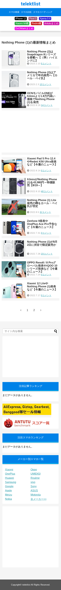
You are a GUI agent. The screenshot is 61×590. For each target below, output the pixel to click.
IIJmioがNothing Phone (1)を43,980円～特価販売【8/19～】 (42, 182)
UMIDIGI (36, 473)
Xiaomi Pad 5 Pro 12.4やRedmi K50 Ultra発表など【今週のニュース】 (42, 161)
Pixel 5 (32, 18)
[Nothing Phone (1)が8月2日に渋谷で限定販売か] (14, 248)
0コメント (46, 170)
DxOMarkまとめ (24, 28)
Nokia (8, 499)
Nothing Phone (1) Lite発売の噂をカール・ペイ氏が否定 (42, 203)
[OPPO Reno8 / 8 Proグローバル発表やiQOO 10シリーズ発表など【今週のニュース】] (14, 269)
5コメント (46, 63)
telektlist (30, 4)
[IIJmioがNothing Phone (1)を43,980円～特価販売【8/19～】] (14, 186)
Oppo (34, 469)
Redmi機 (36, 23)
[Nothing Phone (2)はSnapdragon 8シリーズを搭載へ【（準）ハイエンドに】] (14, 58)
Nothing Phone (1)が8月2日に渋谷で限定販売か (42, 243)
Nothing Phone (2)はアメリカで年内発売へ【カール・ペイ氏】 (42, 75)
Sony (34, 486)
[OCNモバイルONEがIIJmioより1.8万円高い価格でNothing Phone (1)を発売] (14, 100)
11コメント (45, 212)
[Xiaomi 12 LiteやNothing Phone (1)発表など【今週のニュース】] (14, 290)
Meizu (8, 494)
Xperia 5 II (45, 18)
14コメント (47, 105)
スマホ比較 (26, 12)
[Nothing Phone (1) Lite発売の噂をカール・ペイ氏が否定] (14, 207)
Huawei (9, 478)
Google (9, 486)
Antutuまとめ (51, 23)
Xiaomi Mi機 (21, 23)
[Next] (41, 310)
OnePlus (10, 473)
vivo (33, 482)
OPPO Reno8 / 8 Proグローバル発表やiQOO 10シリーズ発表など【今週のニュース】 (42, 267)
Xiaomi (9, 469)
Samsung (10, 482)
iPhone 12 (20, 18)
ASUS (34, 490)
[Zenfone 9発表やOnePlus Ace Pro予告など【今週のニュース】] (14, 228)
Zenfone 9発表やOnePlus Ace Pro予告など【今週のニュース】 (42, 223)
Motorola (36, 494)
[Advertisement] (30, 131)
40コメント (47, 191)
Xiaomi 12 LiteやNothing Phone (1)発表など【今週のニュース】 (42, 286)
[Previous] (21, 310)
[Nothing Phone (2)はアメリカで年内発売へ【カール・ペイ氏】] (14, 79)
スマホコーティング (42, 12)
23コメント (47, 253)
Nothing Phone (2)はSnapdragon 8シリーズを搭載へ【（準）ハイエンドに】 (42, 56)
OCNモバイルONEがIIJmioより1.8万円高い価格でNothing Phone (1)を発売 (41, 98)
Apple (8, 490)
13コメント (45, 84)
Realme (35, 478)
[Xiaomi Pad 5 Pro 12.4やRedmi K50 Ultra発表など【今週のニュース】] (14, 165)
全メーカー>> (39, 499)
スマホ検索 (14, 12)
